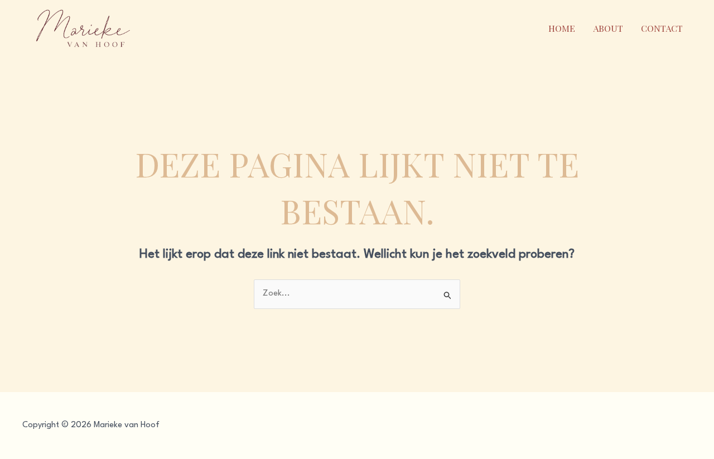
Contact (662, 28)
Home (561, 28)
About (608, 28)
